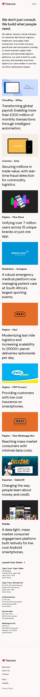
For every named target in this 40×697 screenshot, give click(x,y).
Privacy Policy (7, 688)
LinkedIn (5, 683)
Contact (5, 674)
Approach (6, 667)
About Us (6, 670)
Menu (34, 4)
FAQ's (4, 679)
